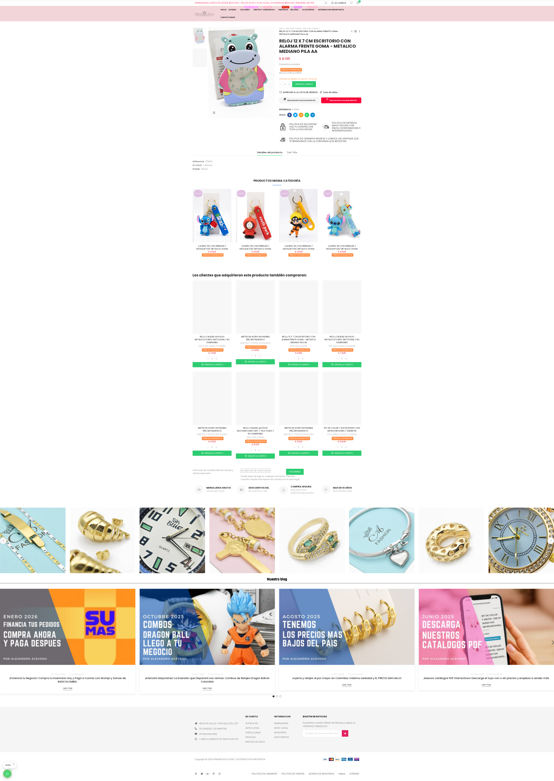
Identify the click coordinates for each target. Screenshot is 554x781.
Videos (341, 773)
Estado (196, 169)
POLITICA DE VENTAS (292, 773)
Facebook (289, 115)
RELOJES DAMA (298, 346)
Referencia (198, 161)
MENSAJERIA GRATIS (218, 487)
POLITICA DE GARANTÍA (264, 773)
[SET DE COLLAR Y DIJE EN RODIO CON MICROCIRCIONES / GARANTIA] (341, 398)
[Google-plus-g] (208, 774)
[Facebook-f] (196, 774)
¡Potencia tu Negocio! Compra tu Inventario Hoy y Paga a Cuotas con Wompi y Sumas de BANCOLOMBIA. (67, 679)
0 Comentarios (76, 674)
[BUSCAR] (324, 3)
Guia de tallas (330, 92)
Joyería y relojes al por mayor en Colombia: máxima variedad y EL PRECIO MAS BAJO (347, 678)
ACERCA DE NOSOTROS (321, 773)
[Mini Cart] (356, 3)
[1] (345, 733)
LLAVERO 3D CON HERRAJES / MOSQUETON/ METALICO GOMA (212, 247)
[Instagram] (219, 774)
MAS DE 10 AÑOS (342, 487)
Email (301, 115)
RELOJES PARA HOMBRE (212, 346)
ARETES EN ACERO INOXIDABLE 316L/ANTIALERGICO (255, 338)
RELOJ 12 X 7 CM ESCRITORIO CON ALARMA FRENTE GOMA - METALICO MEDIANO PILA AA (299, 339)
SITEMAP (354, 773)
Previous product (352, 31)
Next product (359, 31)
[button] (184, 227)
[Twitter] (202, 774)
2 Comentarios (494, 674)
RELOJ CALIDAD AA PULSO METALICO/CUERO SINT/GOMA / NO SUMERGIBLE (212, 339)
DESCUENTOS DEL (259, 487)
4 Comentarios (355, 674)
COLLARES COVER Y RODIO (342, 434)
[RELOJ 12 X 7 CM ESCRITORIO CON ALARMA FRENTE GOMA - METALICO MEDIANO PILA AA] (298, 307)
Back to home (355, 31)
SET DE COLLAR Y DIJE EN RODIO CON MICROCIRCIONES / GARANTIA (342, 429)
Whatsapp (307, 115)
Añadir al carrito (304, 84)
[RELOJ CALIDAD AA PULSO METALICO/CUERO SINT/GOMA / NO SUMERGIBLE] (212, 307)
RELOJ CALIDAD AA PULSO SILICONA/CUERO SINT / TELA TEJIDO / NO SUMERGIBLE (255, 430)
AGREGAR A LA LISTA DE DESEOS (300, 92)
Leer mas (67, 688)
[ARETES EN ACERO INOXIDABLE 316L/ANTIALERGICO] (255, 307)
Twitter (295, 115)
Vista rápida (224, 200)
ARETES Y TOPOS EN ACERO (255, 343)
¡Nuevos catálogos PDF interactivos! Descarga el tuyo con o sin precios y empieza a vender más (486, 678)
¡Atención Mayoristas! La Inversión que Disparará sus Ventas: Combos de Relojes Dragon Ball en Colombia (207, 679)
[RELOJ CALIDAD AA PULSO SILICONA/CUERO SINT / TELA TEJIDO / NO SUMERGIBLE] (255, 398)
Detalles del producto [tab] (269, 152)
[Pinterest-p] (214, 774)
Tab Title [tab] (292, 152)
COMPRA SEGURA (301, 486)
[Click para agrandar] (214, 112)
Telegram (312, 115)
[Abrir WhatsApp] (7, 773)
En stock (197, 165)
